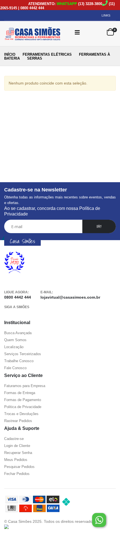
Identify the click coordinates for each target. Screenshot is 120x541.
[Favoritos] (99, 32)
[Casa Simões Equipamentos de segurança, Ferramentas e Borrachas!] (28, 34)
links (106, 15)
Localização (13, 347)
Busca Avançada (18, 333)
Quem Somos (15, 340)
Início (9, 54)
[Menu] (77, 32)
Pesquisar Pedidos (19, 467)
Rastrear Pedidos (18, 421)
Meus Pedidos (15, 460)
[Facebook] (8, 314)
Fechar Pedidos (17, 474)
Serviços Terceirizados (22, 354)
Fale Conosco (15, 368)
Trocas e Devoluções (21, 414)
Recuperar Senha (18, 453)
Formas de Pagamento (22, 400)
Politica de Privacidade (22, 407)
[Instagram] (27, 314)
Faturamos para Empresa (24, 386)
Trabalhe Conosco (18, 361)
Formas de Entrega (19, 393)
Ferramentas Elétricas (47, 54)
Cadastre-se (14, 439)
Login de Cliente (17, 446)
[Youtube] (18, 314)
